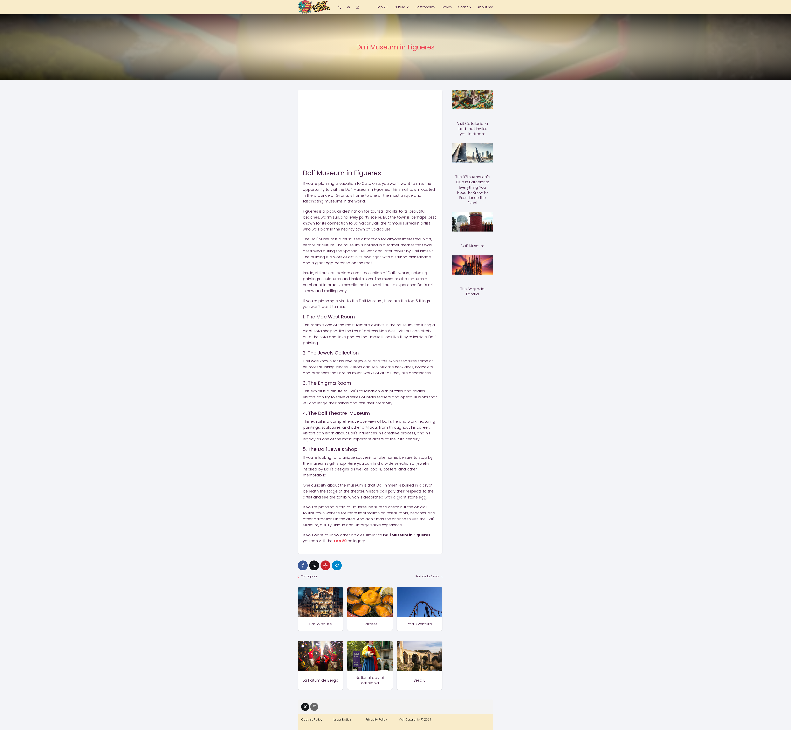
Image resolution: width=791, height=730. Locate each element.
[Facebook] (303, 565)
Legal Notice (342, 719)
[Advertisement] (370, 121)
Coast (463, 7)
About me (485, 7)
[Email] (357, 7)
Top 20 (381, 7)
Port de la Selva (427, 576)
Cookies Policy (311, 719)
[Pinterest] (325, 565)
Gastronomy (425, 7)
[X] (339, 7)
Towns (446, 7)
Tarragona (309, 576)
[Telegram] (348, 7)
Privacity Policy (376, 719)
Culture (399, 7)
